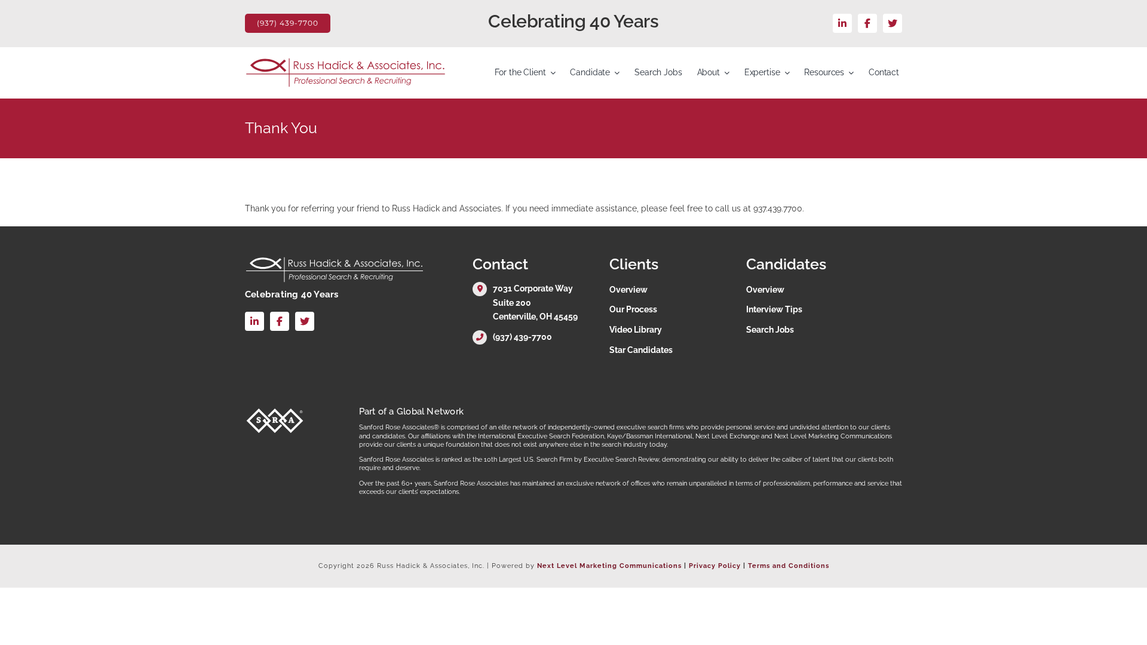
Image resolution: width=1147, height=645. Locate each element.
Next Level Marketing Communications (609, 566)
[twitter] (892, 23)
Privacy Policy (715, 566)
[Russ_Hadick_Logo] (345, 61)
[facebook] (867, 23)
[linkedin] (842, 23)
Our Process (633, 309)
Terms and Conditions (788, 566)
